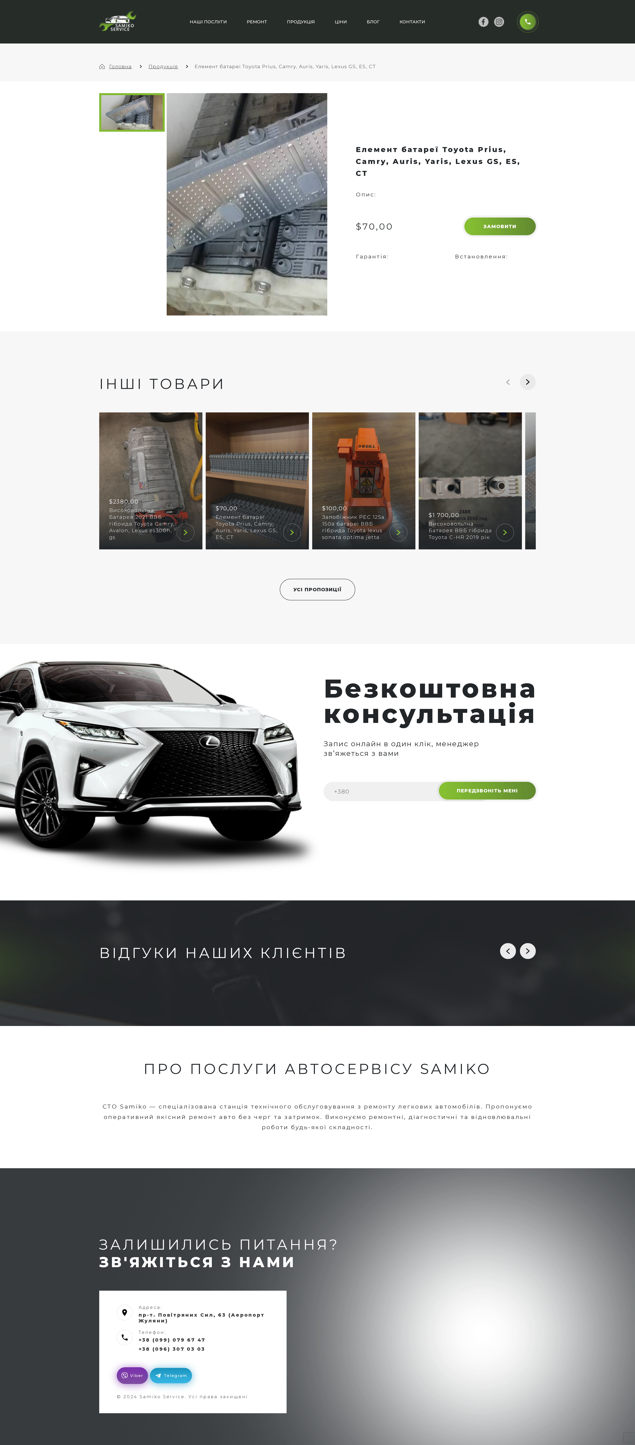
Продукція (301, 21)
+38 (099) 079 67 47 (172, 1340)
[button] (528, 382)
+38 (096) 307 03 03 (172, 1349)
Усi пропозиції (317, 589)
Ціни (341, 21)
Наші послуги (208, 21)
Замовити (500, 226)
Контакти (412, 21)
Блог (373, 21)
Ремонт (257, 21)
